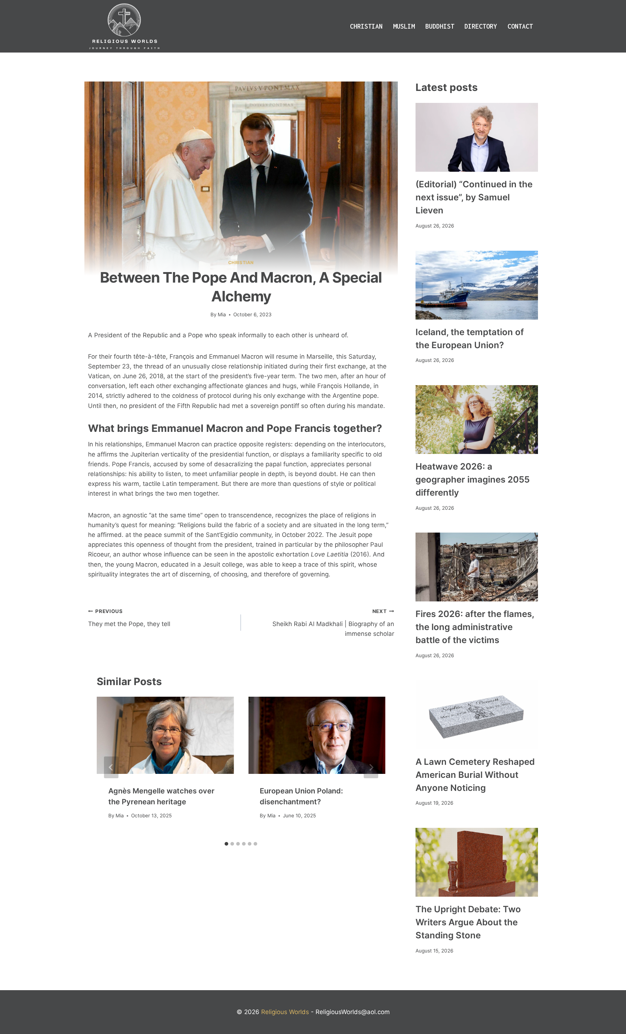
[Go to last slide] (111, 767)
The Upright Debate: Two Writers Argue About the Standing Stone (468, 922)
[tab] (226, 844)
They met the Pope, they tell (129, 618)
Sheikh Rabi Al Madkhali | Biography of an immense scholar (333, 622)
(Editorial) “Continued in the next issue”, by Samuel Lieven (474, 197)
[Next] (371, 767)
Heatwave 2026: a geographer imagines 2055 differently (473, 479)
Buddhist (439, 26)
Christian (366, 26)
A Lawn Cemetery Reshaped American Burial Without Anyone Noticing (475, 774)
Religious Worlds (285, 1012)
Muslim (404, 26)
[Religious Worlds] (124, 26)
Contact (520, 26)
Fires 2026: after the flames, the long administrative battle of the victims (475, 627)
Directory (480, 26)
